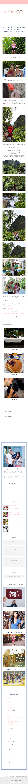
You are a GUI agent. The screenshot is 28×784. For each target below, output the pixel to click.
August (9, 728)
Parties (14, 557)
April (8, 738)
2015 (7, 749)
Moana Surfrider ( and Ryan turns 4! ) (14, 722)
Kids (14, 552)
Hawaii (5, 313)
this (17, 57)
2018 (7, 698)
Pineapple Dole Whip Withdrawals (12, 724)
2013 (7, 755)
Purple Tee (21, 304)
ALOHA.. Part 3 (13, 349)
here (14, 477)
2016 (7, 705)
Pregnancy (14, 560)
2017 (7, 701)
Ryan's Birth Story (14, 527)
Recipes (14, 563)
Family (14, 541)
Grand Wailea (8, 103)
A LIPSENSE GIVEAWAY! (12, 711)
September (10, 710)
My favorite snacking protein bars (15, 718)
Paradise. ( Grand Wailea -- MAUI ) (14, 716)
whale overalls (9, 308)
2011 (7, 762)
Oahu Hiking (10, 720)
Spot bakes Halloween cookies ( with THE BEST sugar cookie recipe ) (15, 507)
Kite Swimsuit (7, 304)
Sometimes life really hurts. (16, 520)
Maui (8, 313)
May (8, 734)
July (8, 731)
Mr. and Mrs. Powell (14, 780)
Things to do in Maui (15, 313)
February (10, 741)
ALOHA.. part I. (14, 399)
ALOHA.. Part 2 (13, 374)
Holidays (14, 549)
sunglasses (15, 79)
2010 (7, 765)
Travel (23, 313)
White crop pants (7, 305)
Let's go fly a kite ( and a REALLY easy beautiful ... (14, 714)
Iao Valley (16, 147)
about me (9, 778)
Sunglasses (15, 304)
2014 (7, 752)
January (9, 744)
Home (2, 778)
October (9, 707)
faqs (16, 778)
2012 (7, 759)
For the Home (14, 546)
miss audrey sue (14, 782)
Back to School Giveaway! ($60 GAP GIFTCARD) (16, 513)
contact (23, 778)
